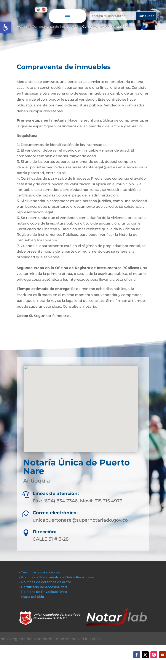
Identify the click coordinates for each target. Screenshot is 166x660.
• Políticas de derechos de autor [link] (45, 582)
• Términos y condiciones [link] (39, 572)
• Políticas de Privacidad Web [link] (43, 592)
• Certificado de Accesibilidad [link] (43, 587)
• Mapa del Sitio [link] (32, 597)
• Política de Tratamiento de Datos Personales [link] (56, 577)
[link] (5, 27)
